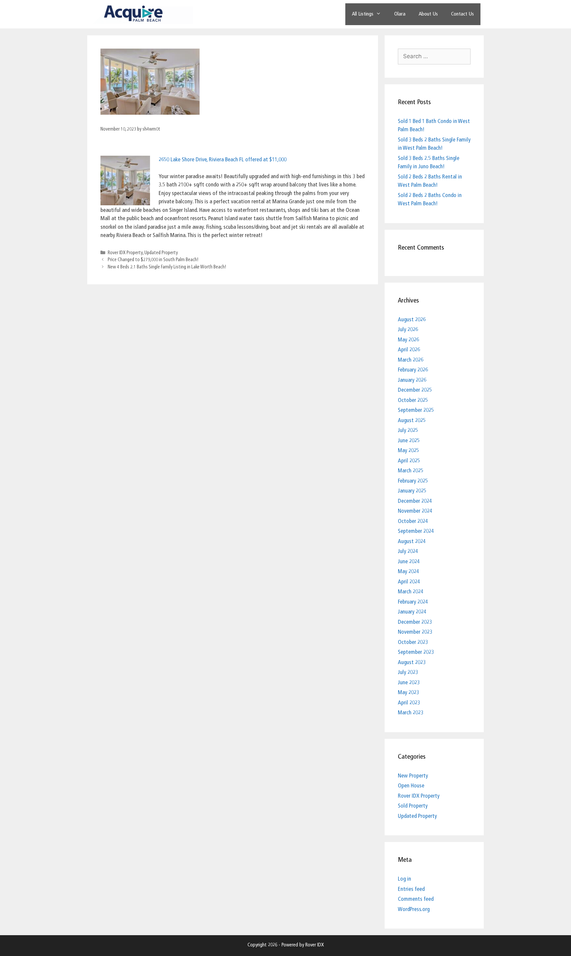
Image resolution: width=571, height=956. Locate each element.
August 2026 (412, 320)
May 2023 (408, 693)
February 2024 (413, 602)
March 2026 (410, 360)
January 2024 (412, 612)
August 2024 (412, 541)
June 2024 (409, 562)
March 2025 (410, 471)
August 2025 (412, 420)
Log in (404, 879)
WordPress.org (414, 909)
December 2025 (415, 390)
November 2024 (415, 511)
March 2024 (410, 592)
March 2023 (410, 713)
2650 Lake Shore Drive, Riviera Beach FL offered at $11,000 (222, 160)
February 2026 (413, 370)
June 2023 (409, 683)
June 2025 (409, 441)
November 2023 (415, 632)
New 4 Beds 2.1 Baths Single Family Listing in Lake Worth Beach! (167, 267)
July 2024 (408, 551)
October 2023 (413, 642)
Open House (411, 786)
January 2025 (412, 491)
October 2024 (413, 521)
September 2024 (416, 531)
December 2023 (415, 622)
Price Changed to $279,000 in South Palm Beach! (153, 260)
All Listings (362, 14)
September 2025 (416, 410)
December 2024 (415, 501)
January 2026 (412, 380)
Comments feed (416, 899)
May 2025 (408, 451)
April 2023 (409, 703)
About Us (428, 14)
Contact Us (462, 14)
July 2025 (408, 430)
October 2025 (413, 400)
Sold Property (413, 806)
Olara (399, 14)
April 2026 (409, 350)
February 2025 (413, 481)
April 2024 (409, 582)
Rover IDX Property (125, 253)
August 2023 (412, 662)
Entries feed (411, 889)
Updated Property (161, 253)
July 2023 (408, 672)
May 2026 (408, 340)
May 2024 (408, 572)
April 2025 (409, 461)
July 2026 (408, 330)
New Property (413, 776)
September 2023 (416, 652)
